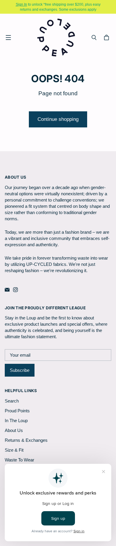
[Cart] (107, 37)
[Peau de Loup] (56, 37)
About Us (14, 430)
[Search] (94, 37)
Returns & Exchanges (26, 440)
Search (12, 400)
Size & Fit (14, 450)
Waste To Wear (19, 459)
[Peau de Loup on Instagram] (15, 290)
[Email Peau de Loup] (7, 290)
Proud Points (17, 410)
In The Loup (16, 420)
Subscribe (19, 370)
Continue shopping (58, 119)
